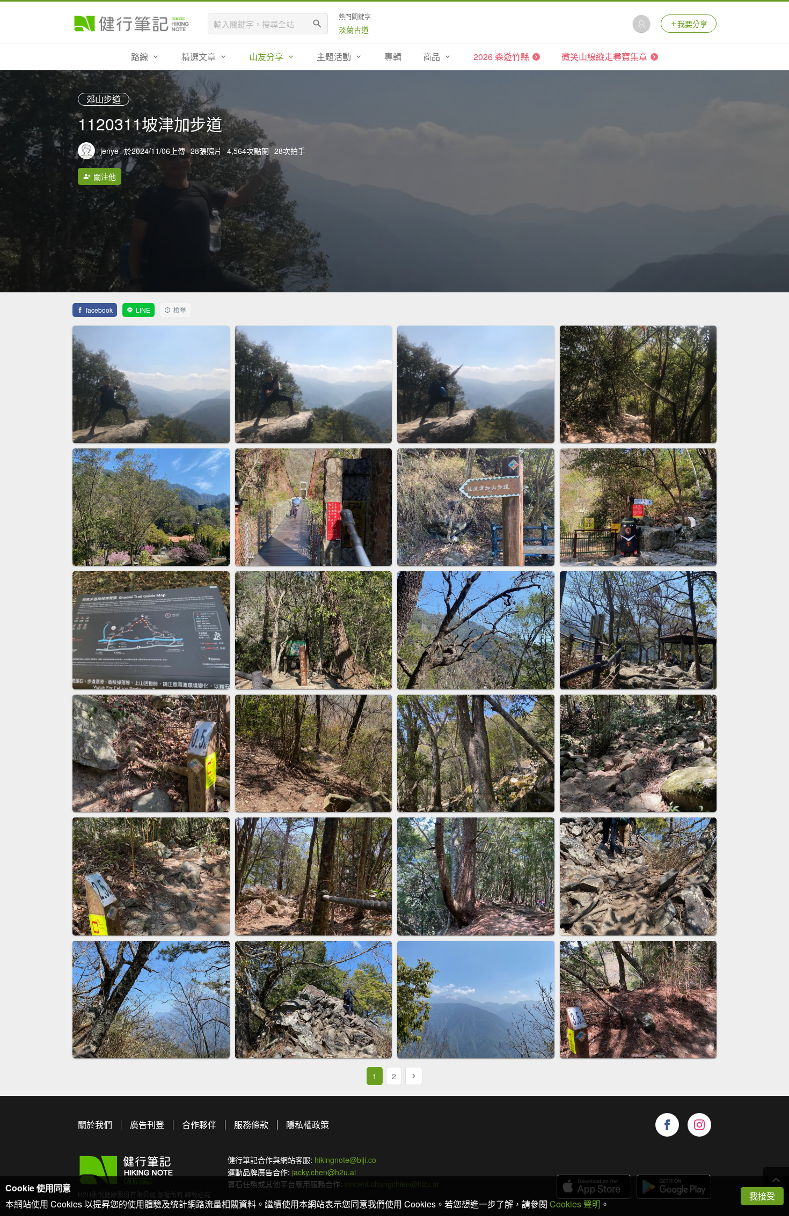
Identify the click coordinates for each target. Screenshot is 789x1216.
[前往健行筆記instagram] (699, 1125)
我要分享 (692, 23)
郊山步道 (103, 99)
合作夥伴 (199, 1124)
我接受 (762, 1196)
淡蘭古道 (354, 29)
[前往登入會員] (641, 23)
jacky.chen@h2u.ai (324, 1172)
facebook (99, 309)
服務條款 (251, 1124)
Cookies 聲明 (575, 1204)
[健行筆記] (131, 23)
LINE (143, 309)
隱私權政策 (307, 1124)
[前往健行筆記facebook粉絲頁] (667, 1125)
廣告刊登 (147, 1124)
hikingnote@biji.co (345, 1159)
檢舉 (179, 309)
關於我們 (95, 1124)
